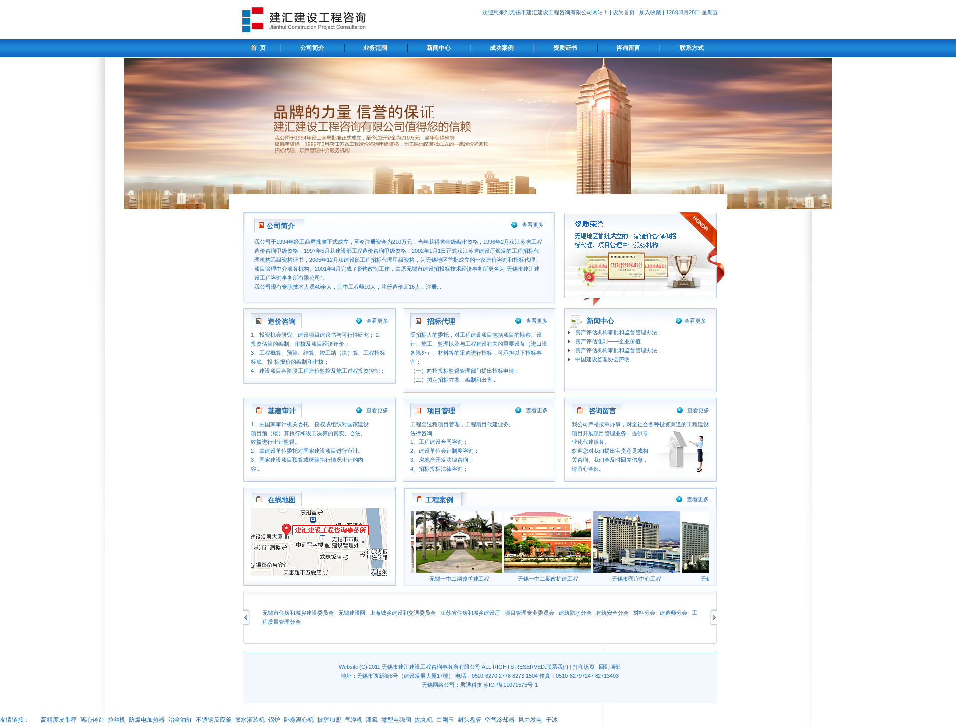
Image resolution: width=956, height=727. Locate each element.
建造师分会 (673, 613)
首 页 (257, 47)
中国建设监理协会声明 (602, 359)
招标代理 (441, 321)
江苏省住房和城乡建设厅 (470, 613)
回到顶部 (610, 667)
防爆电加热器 (147, 719)
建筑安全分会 (612, 613)
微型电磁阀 (396, 719)
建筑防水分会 (575, 613)
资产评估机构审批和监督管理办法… (619, 332)
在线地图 (282, 500)
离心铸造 (92, 719)
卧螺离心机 (299, 719)
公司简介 (312, 47)
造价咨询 (282, 321)
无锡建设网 (351, 613)
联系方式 (692, 47)
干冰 (552, 719)
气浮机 (353, 719)
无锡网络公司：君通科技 (452, 685)
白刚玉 (445, 719)
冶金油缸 (180, 719)
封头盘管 (469, 719)
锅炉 (274, 719)
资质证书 (565, 47)
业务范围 (375, 47)
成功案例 (502, 47)
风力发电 (530, 719)
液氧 (372, 719)
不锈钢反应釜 (214, 719)
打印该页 (584, 667)
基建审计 (282, 411)
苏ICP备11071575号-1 (510, 685)
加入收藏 (650, 12)
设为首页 (624, 12)
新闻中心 (439, 47)
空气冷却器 (500, 719)
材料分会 (644, 613)
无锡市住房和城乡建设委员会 (298, 613)
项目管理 (441, 411)
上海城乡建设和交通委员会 (403, 613)
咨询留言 (628, 47)
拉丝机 (116, 719)
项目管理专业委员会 (529, 613)
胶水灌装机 (250, 719)
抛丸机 (424, 719)
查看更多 (533, 225)
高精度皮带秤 (59, 719)
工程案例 (439, 500)
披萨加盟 (329, 719)
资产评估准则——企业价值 (608, 341)
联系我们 (557, 667)
